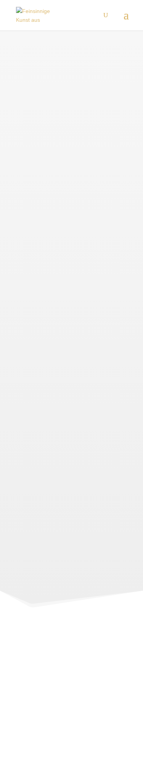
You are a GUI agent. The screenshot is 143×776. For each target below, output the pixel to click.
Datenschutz (29, 729)
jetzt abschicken (81, 541)
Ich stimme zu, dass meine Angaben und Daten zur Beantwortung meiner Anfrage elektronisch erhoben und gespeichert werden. (71, 516)
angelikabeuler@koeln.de (98, 686)
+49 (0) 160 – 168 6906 (100, 696)
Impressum (28, 719)
